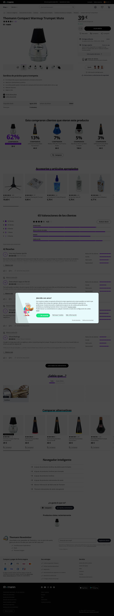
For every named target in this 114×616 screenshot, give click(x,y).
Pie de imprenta (76, 320)
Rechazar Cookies (57, 315)
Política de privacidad (87, 320)
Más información (71, 315)
